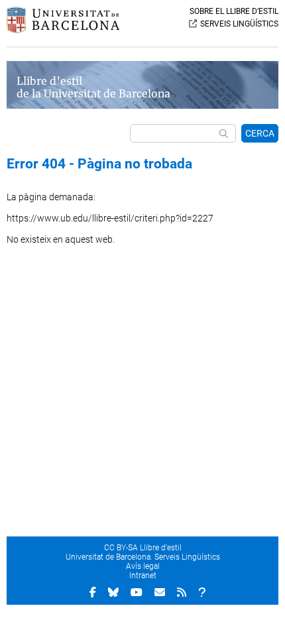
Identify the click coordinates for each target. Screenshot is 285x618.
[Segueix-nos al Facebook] (92, 592)
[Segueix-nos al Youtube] (136, 592)
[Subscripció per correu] (159, 592)
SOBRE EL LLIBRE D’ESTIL (234, 11)
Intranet (142, 575)
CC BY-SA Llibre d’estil (143, 547)
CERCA (259, 133)
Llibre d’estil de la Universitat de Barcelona (93, 87)
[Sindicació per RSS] (181, 592)
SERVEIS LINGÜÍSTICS (239, 24)
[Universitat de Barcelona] (63, 30)
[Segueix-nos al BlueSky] (113, 592)
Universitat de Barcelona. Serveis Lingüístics (143, 557)
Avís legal (143, 566)
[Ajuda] (202, 592)
